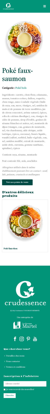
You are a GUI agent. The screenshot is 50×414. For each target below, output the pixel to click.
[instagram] (21, 339)
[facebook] (15, 339)
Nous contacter (13, 361)
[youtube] (35, 339)
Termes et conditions (15, 367)
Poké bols (21, 88)
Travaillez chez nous (15, 356)
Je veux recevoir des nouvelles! (20, 389)
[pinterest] (28, 339)
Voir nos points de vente (17, 182)
